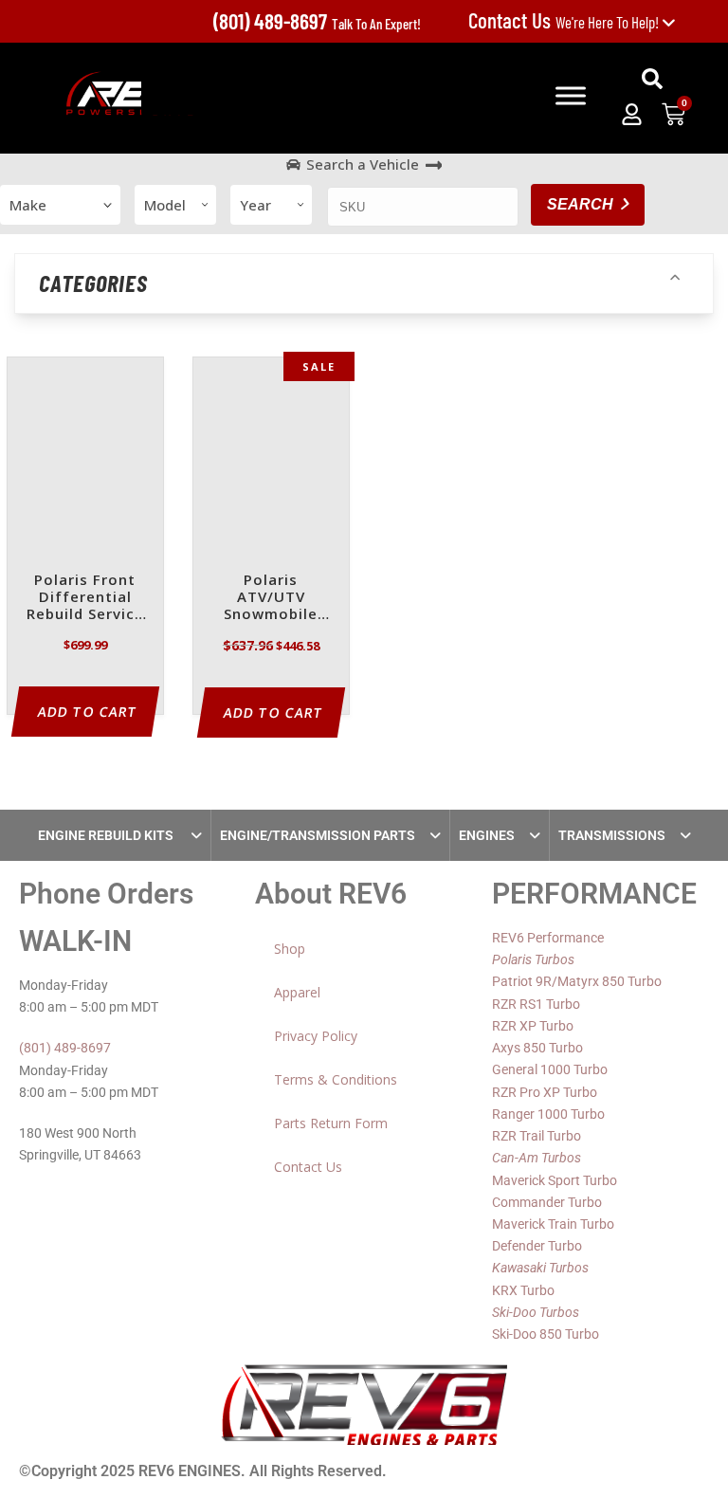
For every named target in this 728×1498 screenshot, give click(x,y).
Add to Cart (87, 712)
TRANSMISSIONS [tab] (611, 835)
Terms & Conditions (335, 1079)
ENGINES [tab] (487, 835)
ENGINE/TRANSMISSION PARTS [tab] (317, 835)
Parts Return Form (331, 1123)
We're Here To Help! (565, 21)
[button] (652, 79)
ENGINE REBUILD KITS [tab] (107, 835)
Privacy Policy (315, 1036)
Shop (289, 949)
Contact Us (308, 1167)
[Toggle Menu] (570, 96)
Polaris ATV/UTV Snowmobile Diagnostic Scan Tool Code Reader (271, 598)
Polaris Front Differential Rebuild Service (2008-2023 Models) (85, 598)
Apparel (297, 992)
